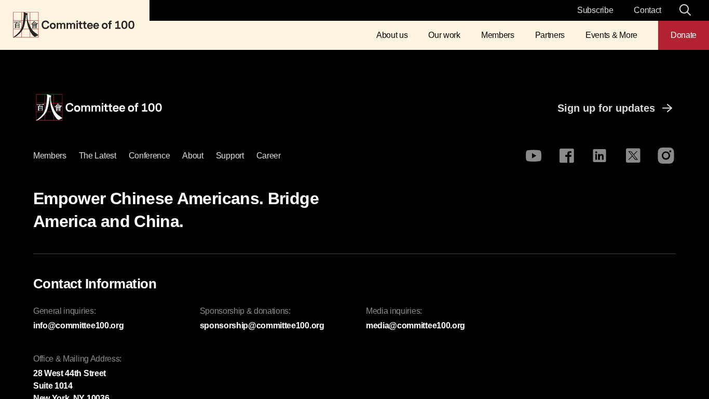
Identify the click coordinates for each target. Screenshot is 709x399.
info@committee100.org (78, 325)
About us (391, 35)
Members (497, 35)
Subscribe (595, 10)
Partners (550, 35)
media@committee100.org (415, 325)
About (192, 155)
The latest (97, 155)
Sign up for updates (606, 108)
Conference (149, 155)
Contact (647, 10)
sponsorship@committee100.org (262, 325)
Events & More (611, 35)
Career (268, 155)
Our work (444, 35)
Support (230, 155)
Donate (684, 35)
